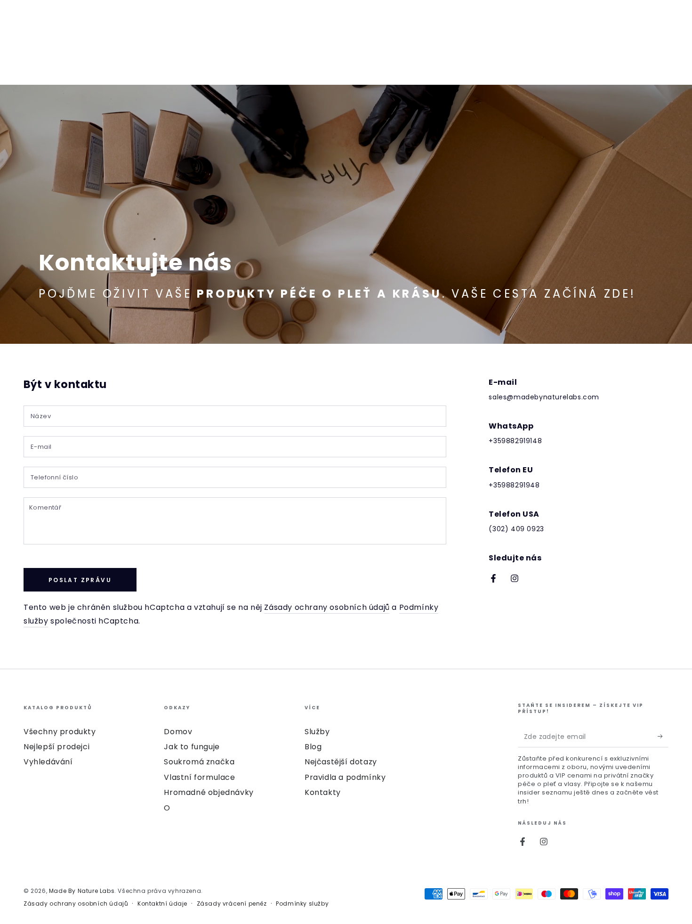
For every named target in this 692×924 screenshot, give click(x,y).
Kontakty (323, 792)
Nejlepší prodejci (56, 746)
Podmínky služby (302, 904)
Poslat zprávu (80, 580)
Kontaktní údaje (162, 904)
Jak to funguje (191, 746)
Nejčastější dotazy (341, 761)
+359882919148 (515, 441)
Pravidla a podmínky (345, 777)
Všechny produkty (60, 731)
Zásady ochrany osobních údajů (326, 607)
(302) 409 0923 (516, 529)
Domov (178, 731)
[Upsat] (663, 736)
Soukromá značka (199, 761)
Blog (313, 746)
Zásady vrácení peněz (232, 904)
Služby (317, 731)
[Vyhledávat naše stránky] (639, 29)
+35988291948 (514, 485)
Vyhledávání (48, 761)
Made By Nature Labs (81, 891)
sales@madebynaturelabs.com (544, 397)
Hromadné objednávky (208, 792)
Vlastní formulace (199, 777)
